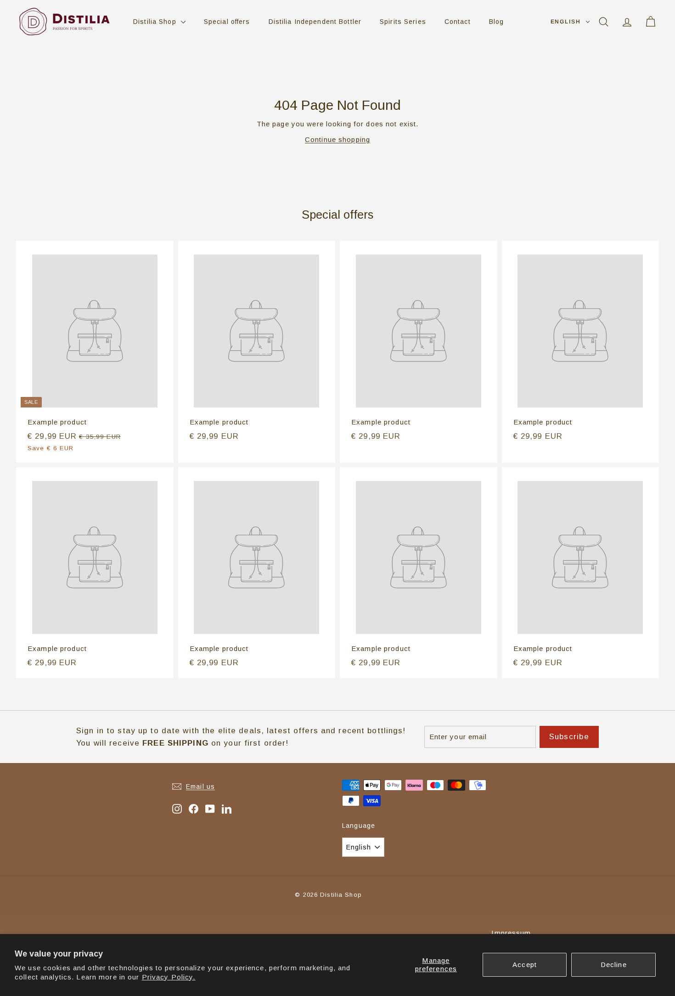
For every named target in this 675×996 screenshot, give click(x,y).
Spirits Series (403, 21)
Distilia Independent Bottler (315, 21)
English (566, 21)
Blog (496, 21)
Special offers (227, 21)
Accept (524, 964)
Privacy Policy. (169, 977)
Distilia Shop (156, 21)
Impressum (511, 933)
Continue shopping (337, 139)
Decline (614, 964)
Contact (457, 21)
